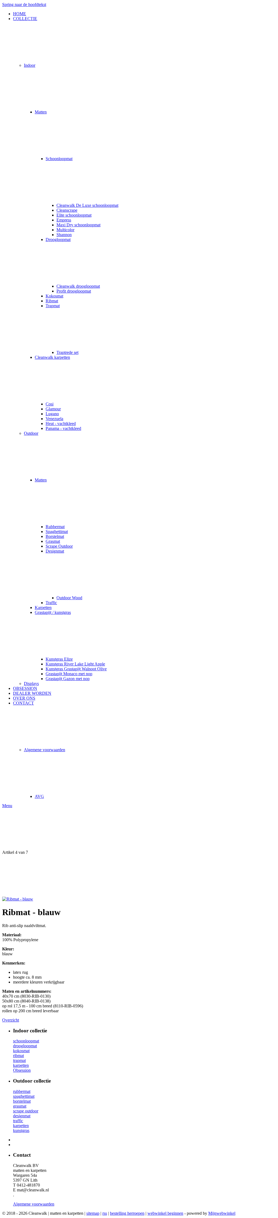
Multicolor (65, 229)
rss (104, 1213)
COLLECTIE (25, 18)
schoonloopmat (26, 1041)
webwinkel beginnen (165, 1213)
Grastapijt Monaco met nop (69, 673)
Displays (31, 683)
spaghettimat (23, 1096)
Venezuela (54, 418)
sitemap (92, 1213)
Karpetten (43, 607)
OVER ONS (24, 698)
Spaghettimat (57, 531)
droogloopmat (25, 1045)
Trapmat (53, 305)
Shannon (64, 234)
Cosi (49, 404)
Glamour (53, 409)
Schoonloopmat (59, 158)
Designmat (55, 551)
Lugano (52, 413)
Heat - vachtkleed (61, 423)
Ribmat (52, 301)
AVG (39, 796)
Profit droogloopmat (73, 291)
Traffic (51, 602)
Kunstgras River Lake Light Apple (75, 664)
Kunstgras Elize (59, 659)
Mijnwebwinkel (221, 1213)
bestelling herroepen (127, 1213)
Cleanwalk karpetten (52, 357)
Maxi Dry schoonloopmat (78, 225)
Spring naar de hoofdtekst (24, 4)
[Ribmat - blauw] (17, 899)
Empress (63, 220)
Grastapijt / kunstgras (53, 612)
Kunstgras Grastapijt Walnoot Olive (76, 669)
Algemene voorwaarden (44, 749)
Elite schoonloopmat (73, 215)
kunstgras (21, 1130)
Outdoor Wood (69, 597)
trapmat (19, 1060)
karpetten (21, 1065)
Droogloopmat (58, 239)
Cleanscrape (66, 210)
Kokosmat (54, 296)
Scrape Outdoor (59, 546)
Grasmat (53, 541)
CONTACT (23, 703)
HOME (19, 13)
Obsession (22, 1070)
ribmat (18, 1055)
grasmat (19, 1106)
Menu (7, 805)
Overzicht (10, 1020)
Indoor (29, 65)
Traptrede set (67, 352)
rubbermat (21, 1091)
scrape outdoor (25, 1111)
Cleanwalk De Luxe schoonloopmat (87, 205)
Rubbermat (55, 526)
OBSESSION (25, 688)
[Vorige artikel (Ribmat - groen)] (139, 829)
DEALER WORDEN (32, 693)
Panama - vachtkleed (63, 428)
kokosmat (21, 1050)
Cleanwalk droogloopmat (78, 286)
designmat (21, 1116)
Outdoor (31, 433)
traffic (18, 1120)
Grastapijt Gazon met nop (68, 678)
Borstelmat (55, 536)
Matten (41, 112)
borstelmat (22, 1101)
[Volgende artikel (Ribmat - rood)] (139, 876)
